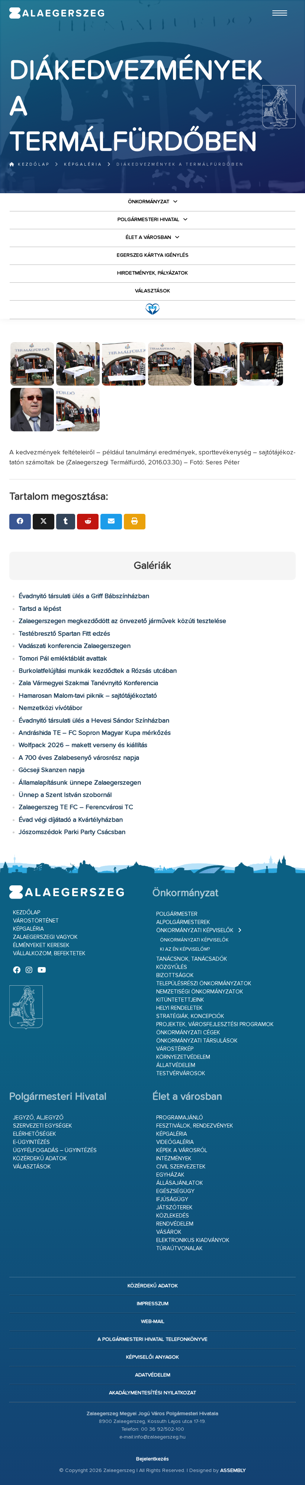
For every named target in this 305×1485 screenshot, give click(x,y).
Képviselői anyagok (152, 1357)
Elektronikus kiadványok (192, 1240)
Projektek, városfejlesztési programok (215, 1024)
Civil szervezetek (181, 1167)
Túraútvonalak (179, 1248)
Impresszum (152, 1303)
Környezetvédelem (183, 1057)
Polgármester (177, 914)
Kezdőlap (32, 164)
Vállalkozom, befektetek (49, 953)
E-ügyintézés (31, 1142)
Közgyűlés (171, 967)
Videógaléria (175, 1142)
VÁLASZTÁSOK (152, 291)
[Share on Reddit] (88, 521)
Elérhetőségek (34, 1134)
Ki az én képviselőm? (185, 949)
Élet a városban (148, 237)
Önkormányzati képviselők (195, 930)
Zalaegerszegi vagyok (45, 937)
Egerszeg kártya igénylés (153, 255)
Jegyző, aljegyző (38, 1118)
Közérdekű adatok (40, 1158)
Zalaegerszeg (57, 13)
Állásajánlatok (179, 1183)
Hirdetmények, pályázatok (152, 273)
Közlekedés (172, 1216)
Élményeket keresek (41, 945)
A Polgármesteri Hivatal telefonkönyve (152, 1339)
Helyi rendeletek (179, 1008)
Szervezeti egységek (42, 1126)
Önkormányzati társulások (197, 1041)
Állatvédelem (175, 1065)
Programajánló (179, 1118)
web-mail (152, 1321)
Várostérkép (174, 1049)
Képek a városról (181, 1150)
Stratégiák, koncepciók (190, 1016)
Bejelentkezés (152, 1459)
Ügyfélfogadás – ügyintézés (55, 1150)
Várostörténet (36, 921)
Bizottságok (175, 975)
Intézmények (174, 1158)
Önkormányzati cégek (188, 1032)
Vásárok (169, 1232)
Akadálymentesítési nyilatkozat (152, 1392)
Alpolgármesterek (183, 922)
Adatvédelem (152, 1375)
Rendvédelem (174, 1224)
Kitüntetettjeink (180, 1000)
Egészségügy (175, 1191)
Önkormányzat (148, 201)
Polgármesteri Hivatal (148, 219)
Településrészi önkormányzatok (203, 983)
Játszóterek (174, 1207)
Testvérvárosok (180, 1073)
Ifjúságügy (172, 1199)
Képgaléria (83, 164)
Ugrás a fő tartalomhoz (277, 3)
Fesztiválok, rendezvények (194, 1126)
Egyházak (170, 1175)
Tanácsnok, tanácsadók (191, 959)
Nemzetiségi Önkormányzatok (199, 992)
